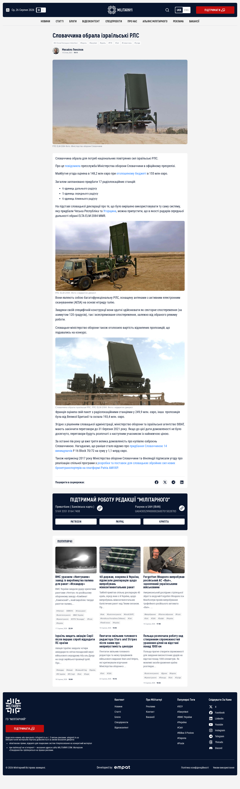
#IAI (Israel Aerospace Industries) (66, 43)
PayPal (120, 521)
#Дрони (164, 673)
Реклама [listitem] (150, 706)
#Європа (83, 43)
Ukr (179, 10)
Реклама (178, 21)
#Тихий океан (105, 623)
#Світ (117, 43)
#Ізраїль (103, 43)
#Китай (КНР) (129, 614)
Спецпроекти (113, 21)
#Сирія (86, 674)
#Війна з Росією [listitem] (185, 732)
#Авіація (69, 670)
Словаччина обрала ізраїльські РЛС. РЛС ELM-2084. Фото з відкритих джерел (94, 407)
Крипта (164, 521)
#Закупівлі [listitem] (182, 711)
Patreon (76, 521)
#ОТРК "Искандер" (78, 619)
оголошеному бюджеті (131, 173)
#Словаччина (127, 43)
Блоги (73, 21)
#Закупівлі (93, 43)
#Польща (162, 678)
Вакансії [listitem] (150, 717)
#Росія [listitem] (180, 743)
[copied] (100, 508)
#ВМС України (78, 615)
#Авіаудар (60, 670)
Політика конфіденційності (195, 767)
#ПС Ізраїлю (60, 674)
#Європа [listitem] (181, 738)
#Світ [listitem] (180, 727)
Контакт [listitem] (150, 711)
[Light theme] (39, 10)
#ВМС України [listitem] (184, 717)
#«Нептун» (60, 611)
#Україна (59, 623)
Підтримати (212, 10)
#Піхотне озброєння (165, 614)
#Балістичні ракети (63, 615)
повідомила (72, 166)
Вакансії (194, 21)
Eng (186, 10)
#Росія (89, 619)
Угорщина (109, 211)
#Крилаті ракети (62, 619)
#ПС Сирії (71, 674)
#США (153, 618)
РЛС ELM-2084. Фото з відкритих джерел (75, 293)
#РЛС (110, 43)
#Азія (102, 614)
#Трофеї (161, 618)
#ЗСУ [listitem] (180, 706)
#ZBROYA (69, 611)
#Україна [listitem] (182, 722)
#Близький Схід (81, 670)
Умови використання (223, 767)
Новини (45, 21)
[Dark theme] (43, 10)
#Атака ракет (81, 611)
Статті (60, 21)
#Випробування (150, 614)
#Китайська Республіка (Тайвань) (112, 618)
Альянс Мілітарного (155, 21)
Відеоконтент (91, 21)
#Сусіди (137, 43)
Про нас (132, 21)
